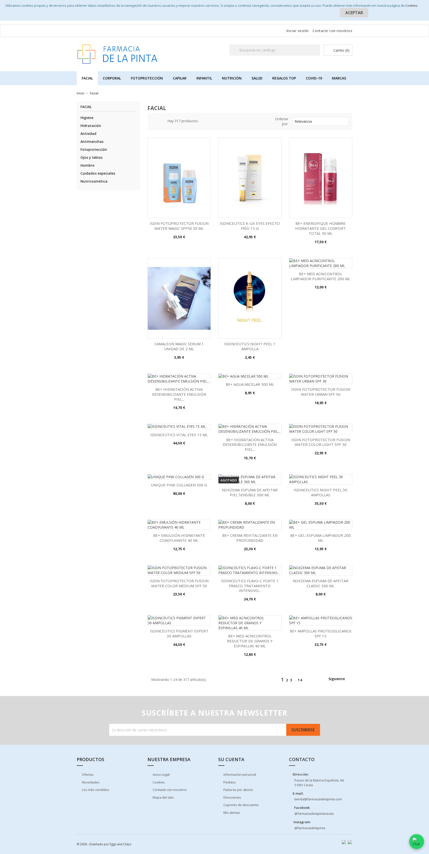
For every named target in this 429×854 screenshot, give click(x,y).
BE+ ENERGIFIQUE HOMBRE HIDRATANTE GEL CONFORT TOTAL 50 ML (320, 228)
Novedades (90, 782)
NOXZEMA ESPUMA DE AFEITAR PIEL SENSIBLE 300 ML (250, 492)
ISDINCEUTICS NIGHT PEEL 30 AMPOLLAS (320, 492)
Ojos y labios (91, 157)
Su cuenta (231, 759)
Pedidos (229, 782)
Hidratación (90, 125)
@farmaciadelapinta (309, 828)
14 (300, 680)
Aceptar (354, 12)
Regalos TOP (284, 78)
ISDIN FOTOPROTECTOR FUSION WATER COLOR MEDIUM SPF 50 (179, 583)
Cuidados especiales (97, 173)
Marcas (339, 78)
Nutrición (232, 78)
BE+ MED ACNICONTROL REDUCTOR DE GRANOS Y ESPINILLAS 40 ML (250, 640)
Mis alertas (231, 812)
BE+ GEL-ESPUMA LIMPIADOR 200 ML (320, 538)
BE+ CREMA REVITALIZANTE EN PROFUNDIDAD (250, 538)
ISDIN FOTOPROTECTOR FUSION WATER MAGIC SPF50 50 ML (179, 226)
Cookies (411, 5)
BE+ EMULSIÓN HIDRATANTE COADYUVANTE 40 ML (179, 538)
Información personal (239, 774)
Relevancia (320, 121)
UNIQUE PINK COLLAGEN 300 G (179, 484)
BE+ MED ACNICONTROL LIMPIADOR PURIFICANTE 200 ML (320, 276)
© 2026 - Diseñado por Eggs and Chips (104, 844)
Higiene (86, 117)
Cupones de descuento (241, 805)
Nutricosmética (93, 181)
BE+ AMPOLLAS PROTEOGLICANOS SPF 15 (321, 633)
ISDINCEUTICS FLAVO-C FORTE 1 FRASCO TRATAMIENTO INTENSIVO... (250, 585)
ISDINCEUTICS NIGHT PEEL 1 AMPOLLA (250, 346)
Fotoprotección (147, 78)
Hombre (87, 165)
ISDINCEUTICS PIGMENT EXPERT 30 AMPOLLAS (179, 633)
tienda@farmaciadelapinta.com (318, 799)
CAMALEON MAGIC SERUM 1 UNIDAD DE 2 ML (179, 346)
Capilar (179, 78)
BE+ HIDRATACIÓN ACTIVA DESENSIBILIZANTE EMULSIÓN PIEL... (179, 394)
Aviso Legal (161, 774)
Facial (87, 78)
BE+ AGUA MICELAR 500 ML (250, 384)
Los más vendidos (95, 789)
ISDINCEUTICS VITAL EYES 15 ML (179, 434)
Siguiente (339, 679)
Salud (256, 78)
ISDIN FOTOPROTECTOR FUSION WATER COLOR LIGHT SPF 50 (320, 442)
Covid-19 (314, 78)
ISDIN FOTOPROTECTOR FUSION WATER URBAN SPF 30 (320, 392)
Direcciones (232, 797)
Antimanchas (92, 141)
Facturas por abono (238, 789)
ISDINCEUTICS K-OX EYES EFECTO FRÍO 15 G (250, 226)
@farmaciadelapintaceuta (314, 813)
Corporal (112, 78)
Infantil (204, 78)
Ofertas (87, 774)
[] (318, 55)
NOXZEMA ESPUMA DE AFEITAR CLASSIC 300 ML (320, 583)
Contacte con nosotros (333, 30)
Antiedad (88, 133)
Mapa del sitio (163, 797)
